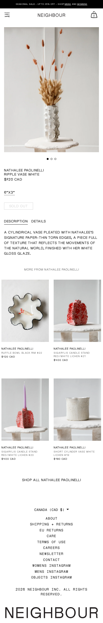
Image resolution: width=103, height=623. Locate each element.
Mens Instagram (51, 571)
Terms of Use (51, 542)
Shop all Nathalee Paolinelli (51, 480)
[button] (48, 159)
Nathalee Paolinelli (24, 170)
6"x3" (9, 192)
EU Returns (51, 530)
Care (51, 536)
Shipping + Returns (51, 524)
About (51, 518)
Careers (51, 548)
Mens (68, 4)
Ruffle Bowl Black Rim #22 (21, 352)
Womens (82, 4)
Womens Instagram (51, 565)
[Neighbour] (51, 15)
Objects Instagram (51, 577)
